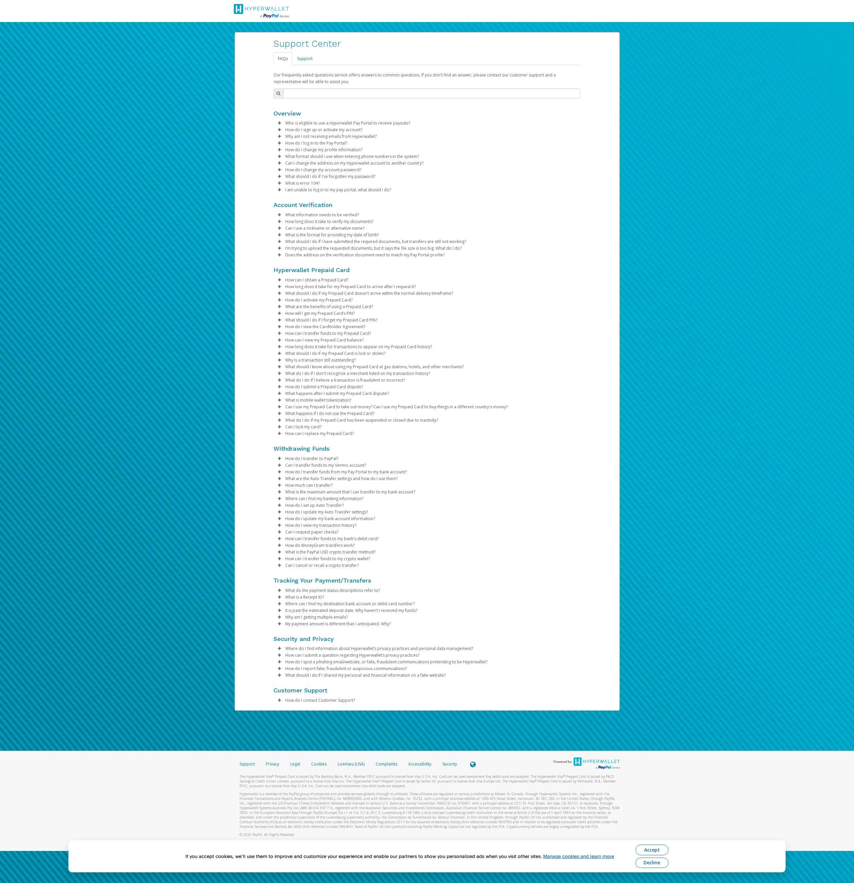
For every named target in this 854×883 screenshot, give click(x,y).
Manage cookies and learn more (578, 856)
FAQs (283, 58)
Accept (652, 850)
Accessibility (419, 764)
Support (305, 58)
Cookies (319, 764)
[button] (279, 123)
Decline (652, 862)
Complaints (387, 764)
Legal (295, 764)
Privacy (272, 764)
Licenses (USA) (352, 764)
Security (449, 764)
